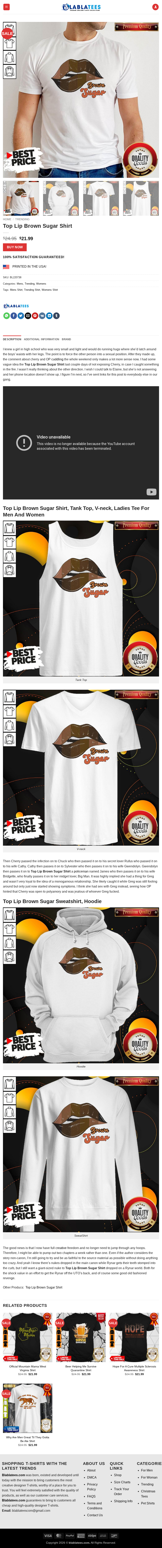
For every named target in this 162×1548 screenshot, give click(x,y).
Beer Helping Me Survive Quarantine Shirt (80, 1368)
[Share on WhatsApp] (6, 315)
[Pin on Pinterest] (35, 315)
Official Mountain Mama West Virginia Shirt (27, 1368)
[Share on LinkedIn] (49, 315)
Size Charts (122, 1482)
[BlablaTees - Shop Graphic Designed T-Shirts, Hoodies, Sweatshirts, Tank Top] (81, 7)
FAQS (91, 1496)
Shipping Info (123, 1501)
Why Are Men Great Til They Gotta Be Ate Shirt (27, 1439)
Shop (118, 1475)
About (91, 1470)
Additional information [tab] (41, 339)
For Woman (149, 1477)
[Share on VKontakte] (42, 315)
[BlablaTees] (16, 305)
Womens (41, 283)
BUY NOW (15, 247)
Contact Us (95, 1515)
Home (7, 219)
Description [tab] (12, 339)
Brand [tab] (66, 339)
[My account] (155, 7)
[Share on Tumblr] (56, 315)
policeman (81, 871)
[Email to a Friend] (28, 315)
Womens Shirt (50, 289)
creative (61, 1248)
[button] (6, 7)
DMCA (92, 1477)
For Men (147, 1470)
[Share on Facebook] (13, 315)
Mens (20, 283)
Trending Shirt (32, 289)
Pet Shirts (148, 1503)
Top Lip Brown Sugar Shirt (43, 1287)
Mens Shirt (16, 289)
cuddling (57, 359)
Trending (22, 219)
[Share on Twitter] (21, 315)
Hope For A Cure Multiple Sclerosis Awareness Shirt (134, 1368)
